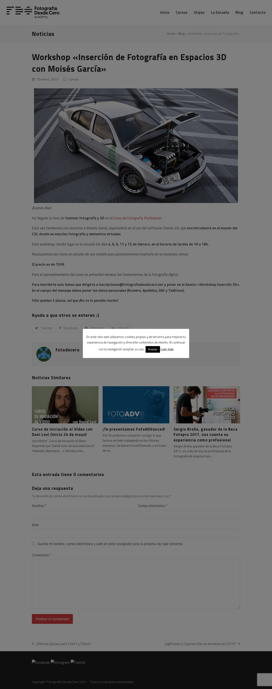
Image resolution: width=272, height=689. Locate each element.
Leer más (167, 349)
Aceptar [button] (152, 349)
